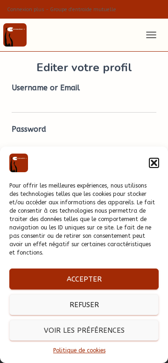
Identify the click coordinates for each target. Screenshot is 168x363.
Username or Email (46, 87)
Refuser (84, 305)
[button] (154, 163)
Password (29, 129)
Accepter (84, 279)
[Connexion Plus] (18, 35)
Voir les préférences (84, 330)
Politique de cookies (79, 350)
